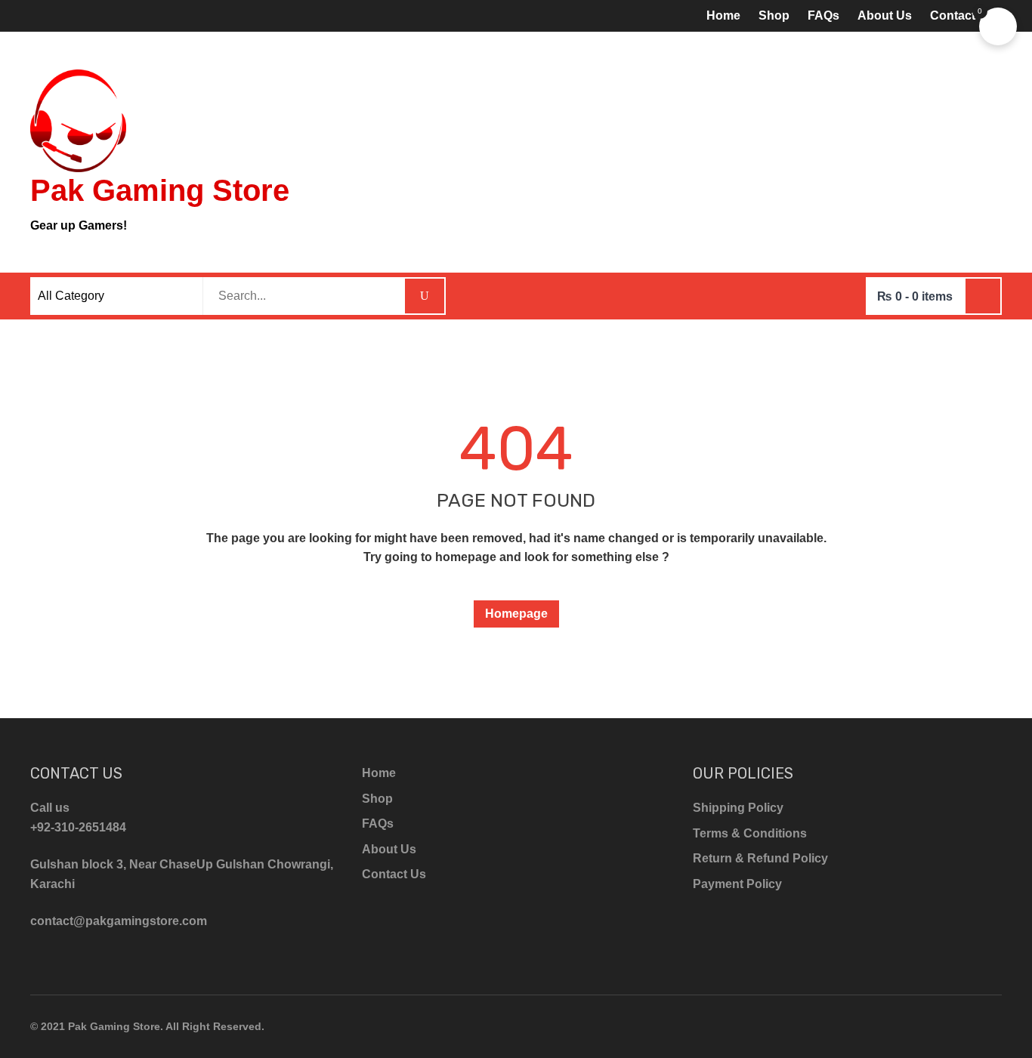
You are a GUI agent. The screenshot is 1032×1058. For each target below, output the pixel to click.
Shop (774, 15)
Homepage (516, 613)
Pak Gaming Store (159, 190)
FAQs (823, 15)
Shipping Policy (738, 807)
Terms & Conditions (750, 833)
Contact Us (962, 15)
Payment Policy (737, 884)
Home (723, 15)
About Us (884, 15)
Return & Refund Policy (760, 858)
